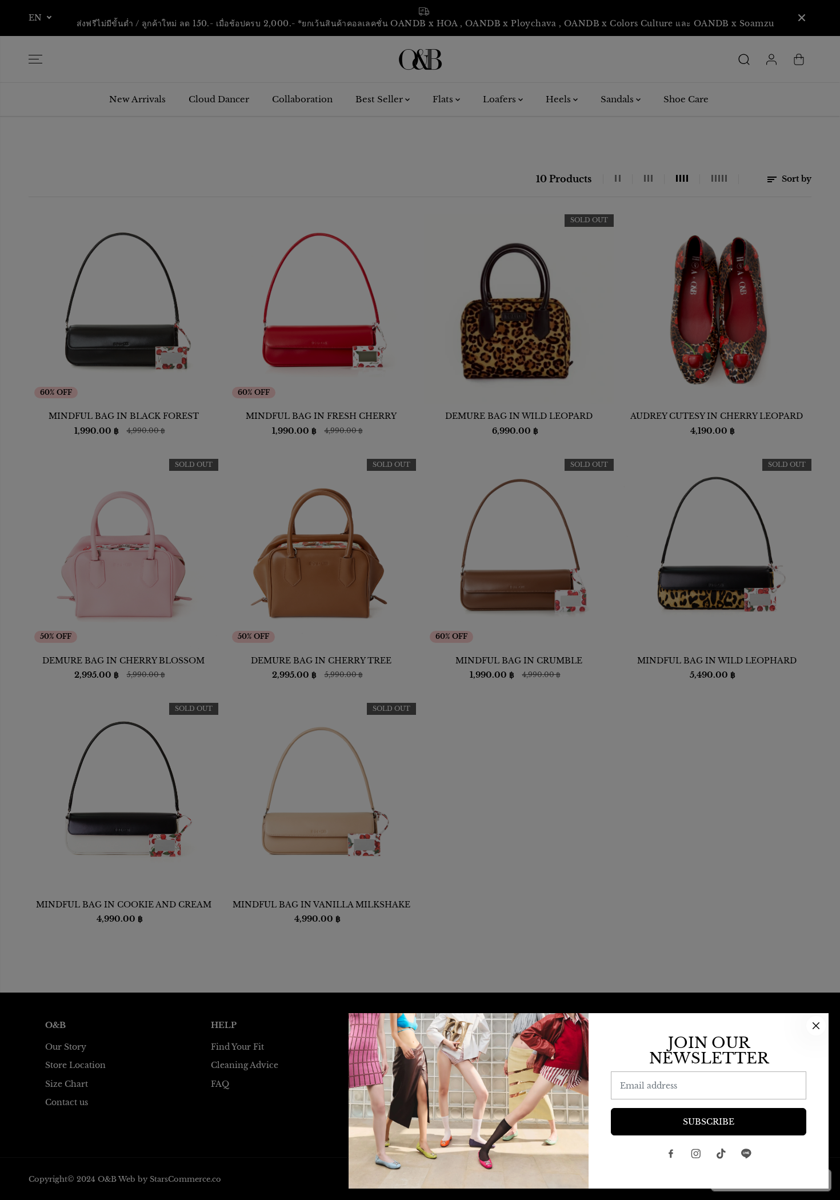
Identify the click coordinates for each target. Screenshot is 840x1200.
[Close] (816, 1025)
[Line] (746, 1153)
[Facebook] (670, 1153)
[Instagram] (696, 1153)
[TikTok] (721, 1153)
